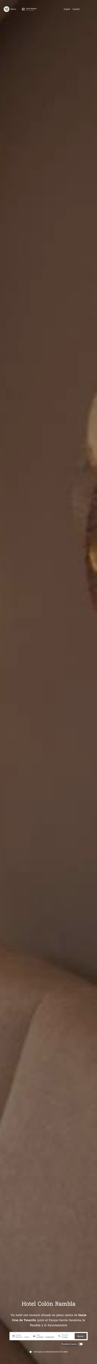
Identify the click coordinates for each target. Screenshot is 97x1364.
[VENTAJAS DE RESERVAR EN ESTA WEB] (30, 1352)
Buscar (80, 1336)
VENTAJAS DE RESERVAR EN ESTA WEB (50, 1352)
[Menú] (6, 9)
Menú (13, 9)
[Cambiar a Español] (88, 9)
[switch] (72, 1344)
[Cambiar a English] (86, 9)
